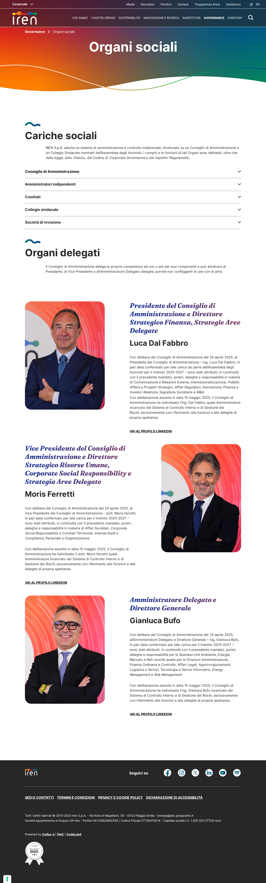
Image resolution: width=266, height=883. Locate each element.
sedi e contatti (39, 797)
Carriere (183, 4)
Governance (35, 32)
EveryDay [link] (235, 18)
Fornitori (166, 4)
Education (147, 4)
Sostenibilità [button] (129, 18)
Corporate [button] (19, 4)
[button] (251, 17)
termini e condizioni (76, 797)
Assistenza (233, 4)
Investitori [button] (191, 18)
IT (251, 4)
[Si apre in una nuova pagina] (34, 864)
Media (130, 4)
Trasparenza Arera (207, 4)
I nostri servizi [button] (103, 18)
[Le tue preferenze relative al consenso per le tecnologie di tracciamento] (7, 879)
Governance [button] (214, 18)
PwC (60, 834)
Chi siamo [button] (80, 18)
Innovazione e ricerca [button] (161, 18)
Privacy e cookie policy (120, 797)
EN (258, 4)
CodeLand (73, 834)
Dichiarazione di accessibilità (174, 797)
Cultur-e (48, 834)
